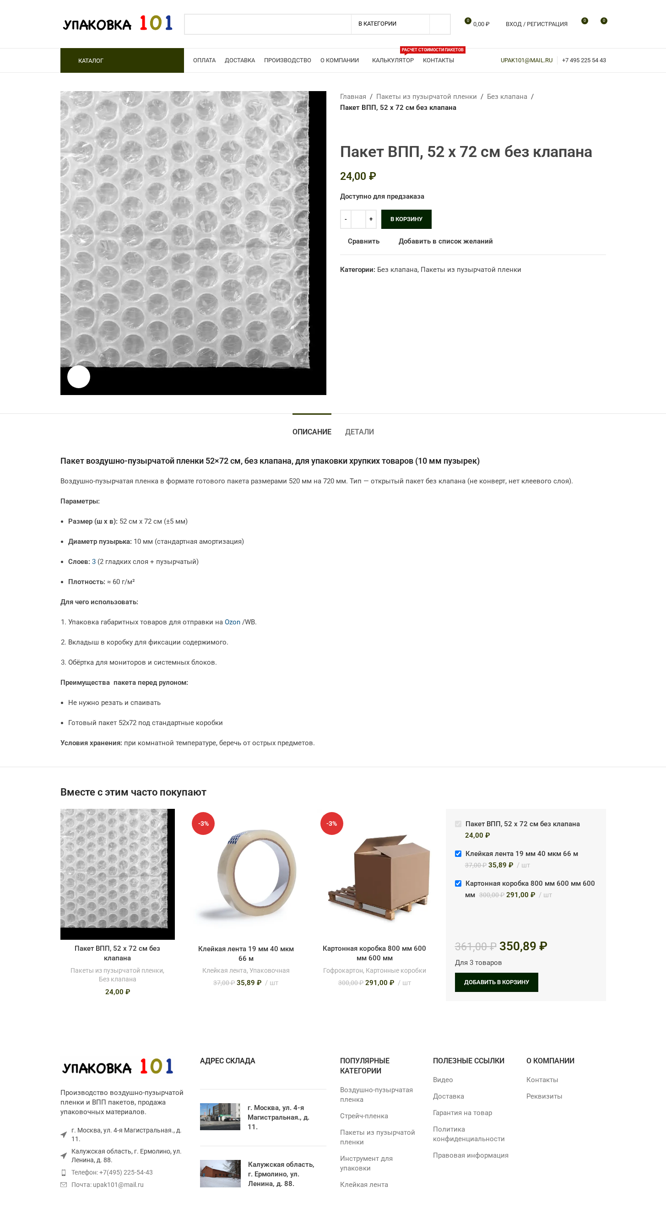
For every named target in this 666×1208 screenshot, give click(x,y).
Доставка (448, 1096)
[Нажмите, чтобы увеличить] (78, 376)
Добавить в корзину (496, 982)
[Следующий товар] (367, 127)
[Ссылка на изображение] (117, 1067)
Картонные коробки (396, 970)
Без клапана (507, 96)
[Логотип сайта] (117, 23)
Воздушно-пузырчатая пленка (376, 1095)
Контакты (542, 1080)
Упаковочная (269, 970)
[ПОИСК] (440, 24)
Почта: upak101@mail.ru (107, 1184)
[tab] (311, 427)
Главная (353, 96)
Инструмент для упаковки (366, 1163)
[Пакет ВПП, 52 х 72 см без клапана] (117, 874)
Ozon (232, 622)
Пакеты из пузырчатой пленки (426, 96)
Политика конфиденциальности (469, 1134)
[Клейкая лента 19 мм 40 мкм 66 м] (246, 874)
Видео (443, 1080)
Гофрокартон (343, 970)
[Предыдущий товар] (345, 127)
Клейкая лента (224, 970)
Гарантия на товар (462, 1113)
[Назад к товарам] (356, 127)
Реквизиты (544, 1096)
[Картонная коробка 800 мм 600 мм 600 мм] (374, 874)
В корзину (406, 219)
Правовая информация (471, 1155)
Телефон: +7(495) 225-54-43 (112, 1172)
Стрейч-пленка (364, 1116)
